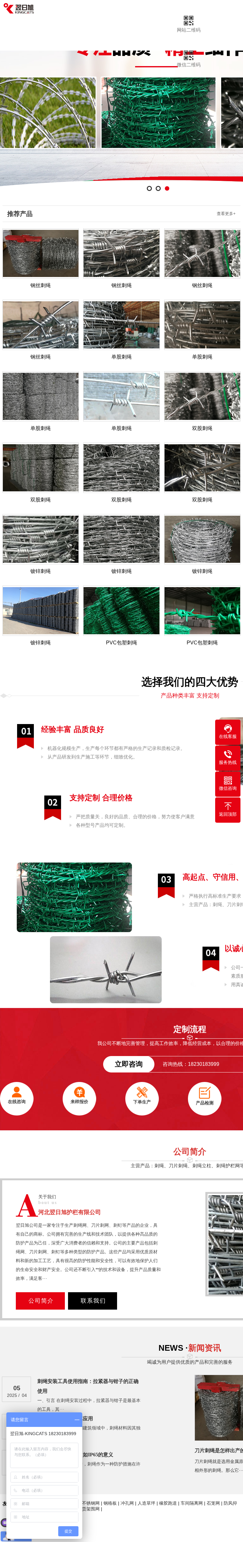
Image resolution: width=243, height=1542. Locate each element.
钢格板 (110, 1503)
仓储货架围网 (86, 1508)
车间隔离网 (192, 1503)
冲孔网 (127, 1503)
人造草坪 (146, 1503)
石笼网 (213, 1503)
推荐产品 (20, 213)
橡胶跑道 (168, 1503)
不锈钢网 (91, 1503)
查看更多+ (226, 213)
